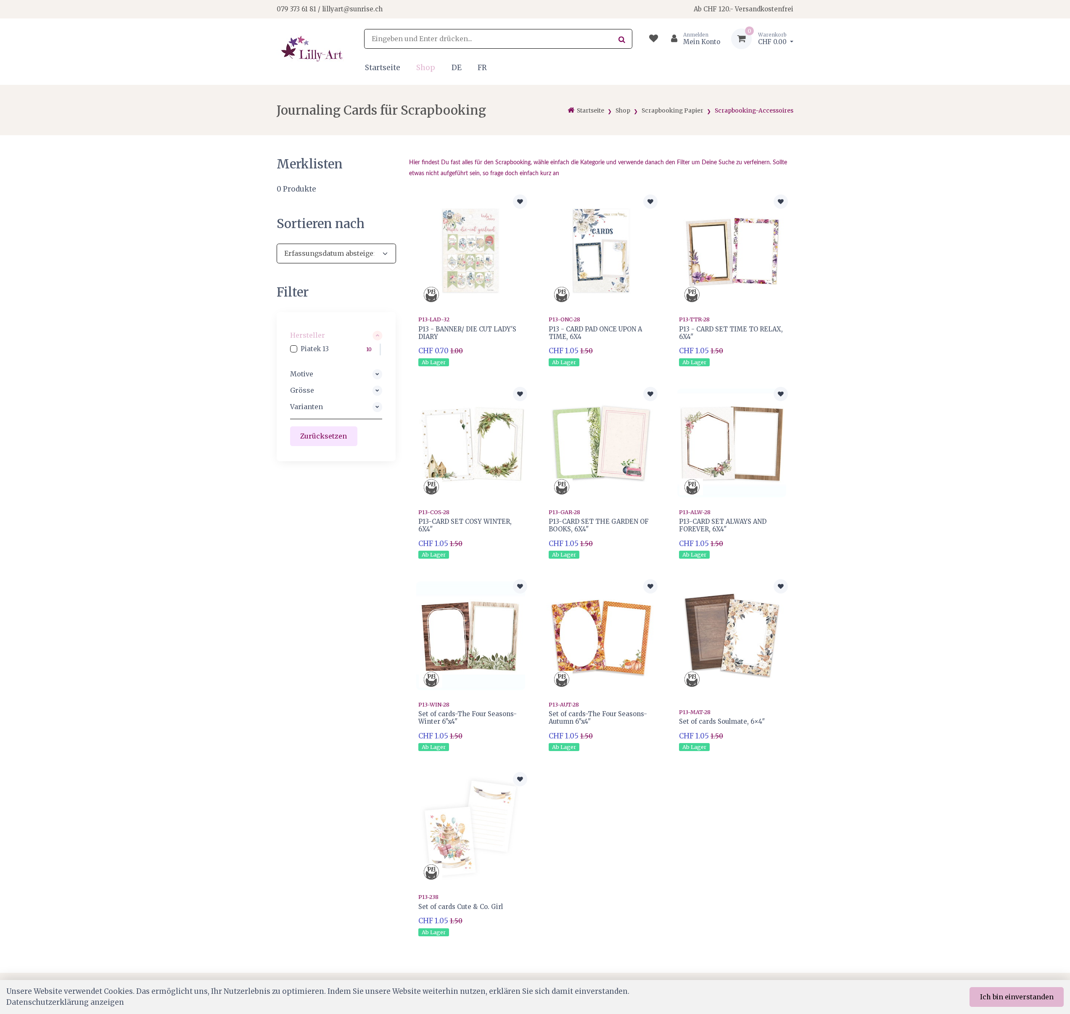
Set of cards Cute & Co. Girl (460, 907)
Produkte (296, 189)
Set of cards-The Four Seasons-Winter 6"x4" (467, 717)
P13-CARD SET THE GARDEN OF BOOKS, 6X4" (599, 525)
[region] (336, 349)
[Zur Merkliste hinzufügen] (520, 201)
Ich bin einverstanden (1017, 997)
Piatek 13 (315, 349)
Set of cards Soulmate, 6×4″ (722, 721)
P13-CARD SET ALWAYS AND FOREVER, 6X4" (722, 525)
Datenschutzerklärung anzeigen (65, 1002)
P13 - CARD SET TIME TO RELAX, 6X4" (731, 333)
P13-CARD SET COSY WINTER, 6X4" (465, 525)
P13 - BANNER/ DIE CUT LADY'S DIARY (467, 333)
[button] (336, 335)
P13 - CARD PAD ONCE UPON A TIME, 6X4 (595, 333)
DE (457, 67)
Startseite (382, 67)
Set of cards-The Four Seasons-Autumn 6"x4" (598, 717)
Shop (425, 67)
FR (482, 67)
